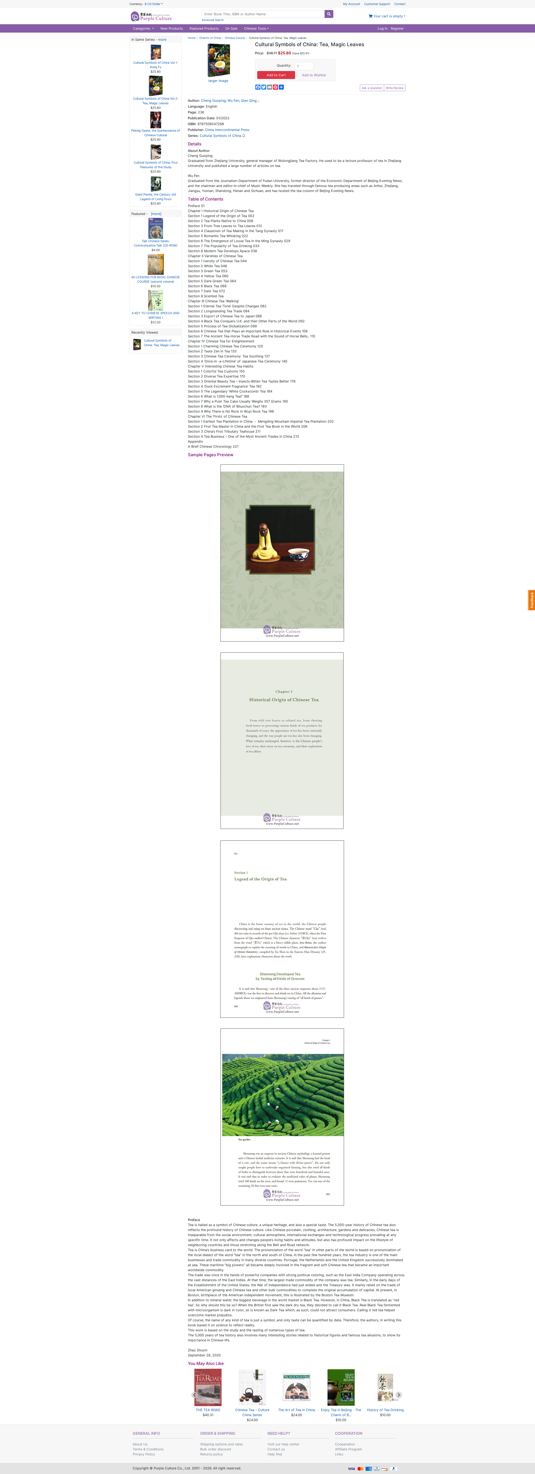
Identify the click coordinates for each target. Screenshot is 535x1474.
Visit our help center (283, 1444)
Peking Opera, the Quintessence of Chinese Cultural (155, 133)
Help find (275, 1454)
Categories (142, 28)
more (162, 39)
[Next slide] (398, 1395)
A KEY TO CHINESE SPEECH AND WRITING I (156, 315)
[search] (329, 14)
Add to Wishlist (314, 75)
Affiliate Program (348, 1449)
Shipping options (213, 1444)
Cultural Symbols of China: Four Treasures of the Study (156, 165)
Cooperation (345, 1444)
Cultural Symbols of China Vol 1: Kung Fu (155, 65)
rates (239, 1444)
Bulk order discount (215, 1449)
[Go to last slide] (194, 1395)
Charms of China (210, 37)
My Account (351, 4)
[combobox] (263, 14)
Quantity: (284, 65)
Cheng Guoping (213, 100)
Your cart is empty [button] (387, 16)
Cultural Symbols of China (220, 135)
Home (191, 37)
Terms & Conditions (148, 1449)
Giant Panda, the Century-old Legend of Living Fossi (155, 197)
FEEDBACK (531, 600)
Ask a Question (372, 88)
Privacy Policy (144, 1454)
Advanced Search (213, 20)
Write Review (395, 88)
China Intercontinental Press (227, 130)
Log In (382, 28)
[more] (155, 214)
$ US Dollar (152, 4)
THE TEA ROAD (208, 1410)
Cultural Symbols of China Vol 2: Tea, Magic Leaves (155, 101)
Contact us (276, 1449)
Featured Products (204, 28)
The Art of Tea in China (296, 1410)
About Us (140, 1444)
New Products (171, 28)
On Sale (231, 28)
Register (397, 28)
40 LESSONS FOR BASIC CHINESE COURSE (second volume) (155, 279)
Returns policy (211, 1454)
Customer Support (377, 4)
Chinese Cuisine (235, 37)
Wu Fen (233, 100)
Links (339, 1454)
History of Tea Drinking (385, 1410)
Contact (399, 4)
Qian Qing (248, 100)
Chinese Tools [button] (255, 28)
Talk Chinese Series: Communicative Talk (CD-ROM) (155, 243)
